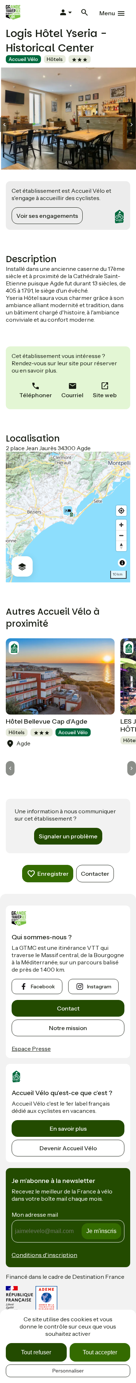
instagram (99, 986)
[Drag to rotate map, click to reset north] (121, 546)
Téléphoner (35, 395)
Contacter (95, 873)
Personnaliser (68, 1371)
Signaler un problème (68, 836)
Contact (68, 1008)
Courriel (72, 395)
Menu (107, 13)
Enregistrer (53, 873)
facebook (43, 986)
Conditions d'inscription (44, 1254)
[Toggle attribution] (122, 562)
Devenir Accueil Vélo (68, 1148)
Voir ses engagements (47, 215)
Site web (105, 395)
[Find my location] (121, 510)
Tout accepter (100, 1352)
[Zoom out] (121, 535)
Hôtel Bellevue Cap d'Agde (46, 721)
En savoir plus (68, 1128)
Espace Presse (31, 1048)
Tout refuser (36, 1352)
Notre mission (68, 1028)
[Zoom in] (121, 525)
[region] (68, 517)
